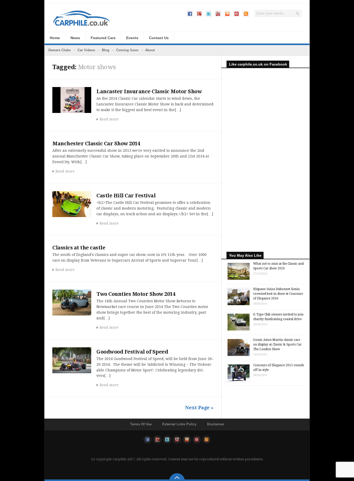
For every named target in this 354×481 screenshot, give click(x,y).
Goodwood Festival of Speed (132, 352)
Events (132, 38)
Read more (109, 119)
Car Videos (86, 50)
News (75, 38)
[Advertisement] (265, 163)
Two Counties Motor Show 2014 (135, 294)
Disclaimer (215, 424)
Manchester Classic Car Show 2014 (96, 143)
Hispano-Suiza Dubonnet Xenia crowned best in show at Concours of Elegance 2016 (278, 293)
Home (55, 38)
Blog (105, 50)
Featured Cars (103, 38)
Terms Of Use (141, 424)
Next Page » (199, 407)
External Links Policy (179, 424)
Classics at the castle (78, 248)
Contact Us (159, 38)
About (150, 50)
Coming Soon (127, 50)
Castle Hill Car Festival (125, 195)
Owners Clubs (59, 50)
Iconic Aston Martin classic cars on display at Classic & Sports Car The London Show (277, 344)
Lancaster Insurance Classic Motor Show (149, 91)
